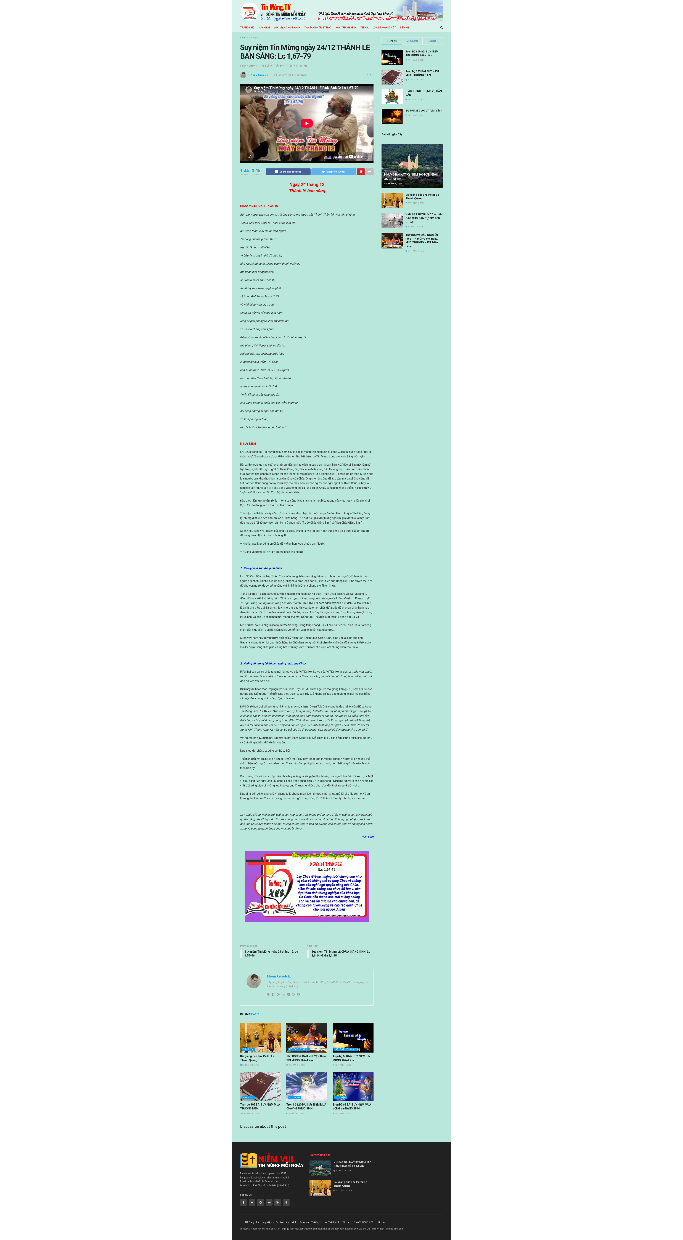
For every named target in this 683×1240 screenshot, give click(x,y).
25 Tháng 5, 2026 (296, 1065)
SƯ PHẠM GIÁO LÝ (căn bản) (424, 110)
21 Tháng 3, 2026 (415, 251)
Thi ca (364, 27)
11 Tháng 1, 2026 (342, 1065)
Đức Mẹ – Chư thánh (287, 27)
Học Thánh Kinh (345, 27)
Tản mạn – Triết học (318, 27)
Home (243, 37)
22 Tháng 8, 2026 (250, 1065)
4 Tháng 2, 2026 (415, 227)
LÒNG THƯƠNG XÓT (384, 27)
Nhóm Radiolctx (260, 75)
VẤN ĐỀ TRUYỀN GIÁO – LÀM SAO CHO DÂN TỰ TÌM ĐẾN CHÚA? (424, 218)
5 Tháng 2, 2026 (296, 1113)
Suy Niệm (264, 27)
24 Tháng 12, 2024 (283, 75)
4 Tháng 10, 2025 (250, 1113)
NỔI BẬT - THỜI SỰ (299, 1049)
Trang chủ (247, 27)
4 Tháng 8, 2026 (394, 183)
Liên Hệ (404, 27)
